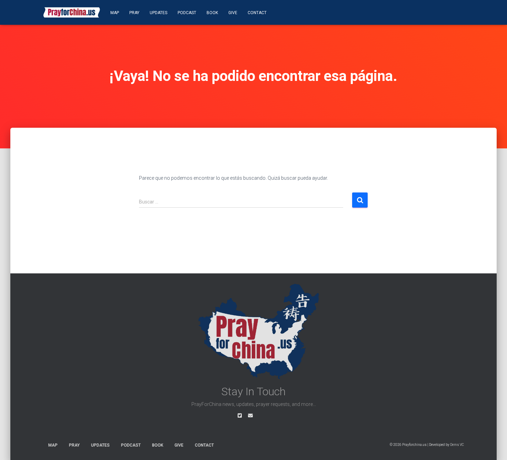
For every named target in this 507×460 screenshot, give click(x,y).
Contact (257, 12)
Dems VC (457, 445)
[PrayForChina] (71, 12)
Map (114, 12)
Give (232, 12)
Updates (158, 12)
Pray (134, 12)
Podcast (187, 12)
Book (212, 12)
